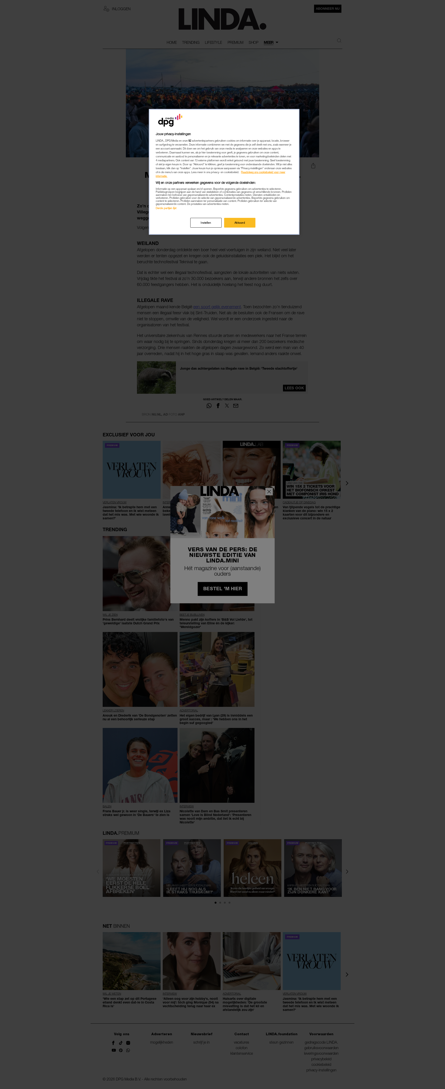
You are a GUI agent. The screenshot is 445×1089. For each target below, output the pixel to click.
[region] (224, 172)
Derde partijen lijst (166, 208)
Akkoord (240, 222)
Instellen (206, 222)
